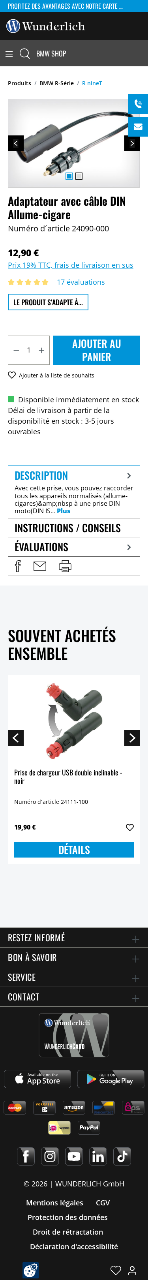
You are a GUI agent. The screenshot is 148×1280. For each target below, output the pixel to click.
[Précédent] (16, 143)
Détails (74, 849)
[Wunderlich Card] (74, 1035)
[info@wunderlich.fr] (138, 127)
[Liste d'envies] (115, 1270)
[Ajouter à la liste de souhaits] (130, 827)
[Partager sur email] (40, 566)
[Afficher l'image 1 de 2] (69, 176)
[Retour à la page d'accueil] (45, 25)
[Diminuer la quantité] (16, 350)
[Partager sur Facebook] (18, 566)
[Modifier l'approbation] (30, 1270)
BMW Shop (51, 53)
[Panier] (143, 53)
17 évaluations (81, 282)
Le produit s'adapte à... (48, 302)
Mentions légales (54, 1202)
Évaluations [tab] (41, 546)
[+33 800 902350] (138, 104)
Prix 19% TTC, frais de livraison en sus (70, 265)
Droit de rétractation (68, 1232)
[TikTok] (122, 1156)
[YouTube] (74, 1156)
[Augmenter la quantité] (42, 350)
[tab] (74, 491)
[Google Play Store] (110, 1079)
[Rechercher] (25, 53)
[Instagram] (50, 1156)
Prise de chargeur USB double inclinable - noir (68, 777)
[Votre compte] (132, 1270)
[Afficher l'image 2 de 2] (79, 176)
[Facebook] (26, 1156)
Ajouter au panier (96, 350)
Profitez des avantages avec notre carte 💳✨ (70, 6)
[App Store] (37, 1079)
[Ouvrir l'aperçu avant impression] (65, 566)
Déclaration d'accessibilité (74, 1246)
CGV (103, 1202)
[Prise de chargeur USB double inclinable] (74, 720)
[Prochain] (132, 143)
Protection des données (68, 1217)
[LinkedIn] (98, 1156)
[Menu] (9, 53)
